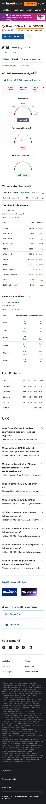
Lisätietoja (6, 661)
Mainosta (6, 666)
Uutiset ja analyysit (31, 59)
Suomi (29, 10)
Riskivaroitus (7, 787)
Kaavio (15, 59)
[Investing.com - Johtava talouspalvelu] (14, 3)
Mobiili (27, 661)
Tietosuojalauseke (9, 779)
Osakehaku (19, 10)
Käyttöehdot (6, 771)
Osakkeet (7, 10)
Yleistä (5, 59)
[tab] (10, 89)
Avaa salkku (30, 666)
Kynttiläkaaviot (24, 66)
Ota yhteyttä (7, 671)
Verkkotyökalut (31, 671)
